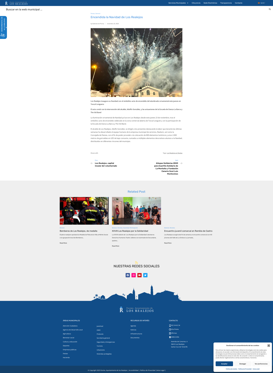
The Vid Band (120, 124)
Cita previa (196, 3)
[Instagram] (133, 275)
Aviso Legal (256, 369)
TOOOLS (182, 370)
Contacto (238, 3)
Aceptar (224, 364)
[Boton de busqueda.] (269, 9)
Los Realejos (135, 117)
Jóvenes (120, 228)
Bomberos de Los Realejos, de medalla (78, 231)
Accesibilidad (133, 370)
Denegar (242, 364)
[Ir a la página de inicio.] (16, 3)
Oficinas (174, 333)
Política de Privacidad (245, 369)
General (97, 13)
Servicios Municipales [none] (177, 3)
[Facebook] (128, 275)
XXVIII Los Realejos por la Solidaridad (130, 231)
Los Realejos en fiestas (174, 153)
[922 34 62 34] (170, 325)
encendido (109, 121)
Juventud (126, 228)
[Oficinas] (170, 333)
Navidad (118, 117)
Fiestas (93, 13)
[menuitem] (178, 3)
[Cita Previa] (170, 329)
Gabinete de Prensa (98, 24)
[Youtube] (139, 275)
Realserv (160, 132)
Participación (134, 228)
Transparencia (226, 3)
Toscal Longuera (155, 121)
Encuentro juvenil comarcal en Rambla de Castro (188, 231)
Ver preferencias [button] (261, 364)
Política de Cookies (231, 369)
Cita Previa (175, 329)
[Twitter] (145, 275)
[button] (269, 346)
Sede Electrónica (210, 3)
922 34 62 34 (175, 325)
